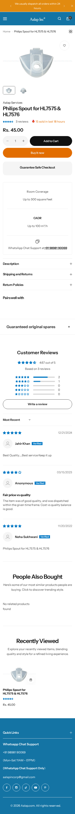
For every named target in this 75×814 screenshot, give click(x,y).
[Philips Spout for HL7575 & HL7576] (19, 674)
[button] (11, 6)
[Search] (59, 18)
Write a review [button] (37, 404)
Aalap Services (12, 102)
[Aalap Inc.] (37, 18)
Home (6, 31)
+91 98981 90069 (14, 752)
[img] (12, 433)
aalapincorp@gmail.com (19, 777)
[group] (37, 61)
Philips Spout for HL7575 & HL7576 (15, 691)
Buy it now (37, 153)
